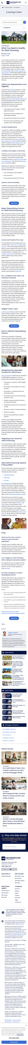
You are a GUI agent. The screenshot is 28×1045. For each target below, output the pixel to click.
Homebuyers (17, 7)
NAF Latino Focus (19, 876)
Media (16, 893)
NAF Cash (4, 897)
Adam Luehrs (7, 53)
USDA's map (18, 271)
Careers (17, 895)
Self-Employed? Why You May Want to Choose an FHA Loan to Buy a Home (14, 795)
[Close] (26, 1025)
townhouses (16, 159)
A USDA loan (4, 312)
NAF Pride (17, 883)
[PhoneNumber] (2, 3)
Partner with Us (5, 890)
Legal (16, 900)
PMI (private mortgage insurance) (17, 494)
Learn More (14, 326)
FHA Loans (7, 477)
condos (22, 159)
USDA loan (12, 89)
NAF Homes (4, 895)
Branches (17, 897)
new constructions (6, 161)
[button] (14, 27)
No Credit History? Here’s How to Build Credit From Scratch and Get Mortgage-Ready (14, 770)
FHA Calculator (7, 735)
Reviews (17, 891)
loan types (7, 568)
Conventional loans (6, 483)
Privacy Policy (8, 1021)
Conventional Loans (9, 475)
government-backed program (16, 99)
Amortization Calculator (9, 732)
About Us (17, 889)
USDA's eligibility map (17, 143)
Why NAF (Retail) (6, 876)
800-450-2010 (12, 914)
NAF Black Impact (19, 880)
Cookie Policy (20, 1035)
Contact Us (18, 902)
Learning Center (8, 7)
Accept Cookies (14, 1042)
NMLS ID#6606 (8, 1020)
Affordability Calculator (9, 729)
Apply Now (14, 203)
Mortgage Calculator (8, 738)
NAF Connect (5, 893)
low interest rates (6, 71)
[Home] (14, 2)
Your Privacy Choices (14, 1038)
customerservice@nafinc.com (17, 934)
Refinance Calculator (8, 740)
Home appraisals (5, 375)
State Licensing (16, 1020)
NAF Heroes (18, 878)
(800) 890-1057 (6, 866)
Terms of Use (16, 1021)
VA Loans (6, 480)
